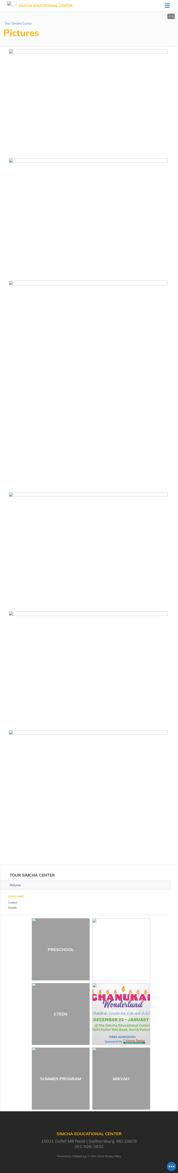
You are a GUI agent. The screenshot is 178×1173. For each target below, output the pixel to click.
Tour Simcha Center (18, 23)
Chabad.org (79, 1156)
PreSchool (61, 949)
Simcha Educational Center (46, 5)
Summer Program (60, 1078)
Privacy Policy (113, 1156)
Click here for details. (121, 1014)
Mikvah (121, 1078)
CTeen (60, 1014)
